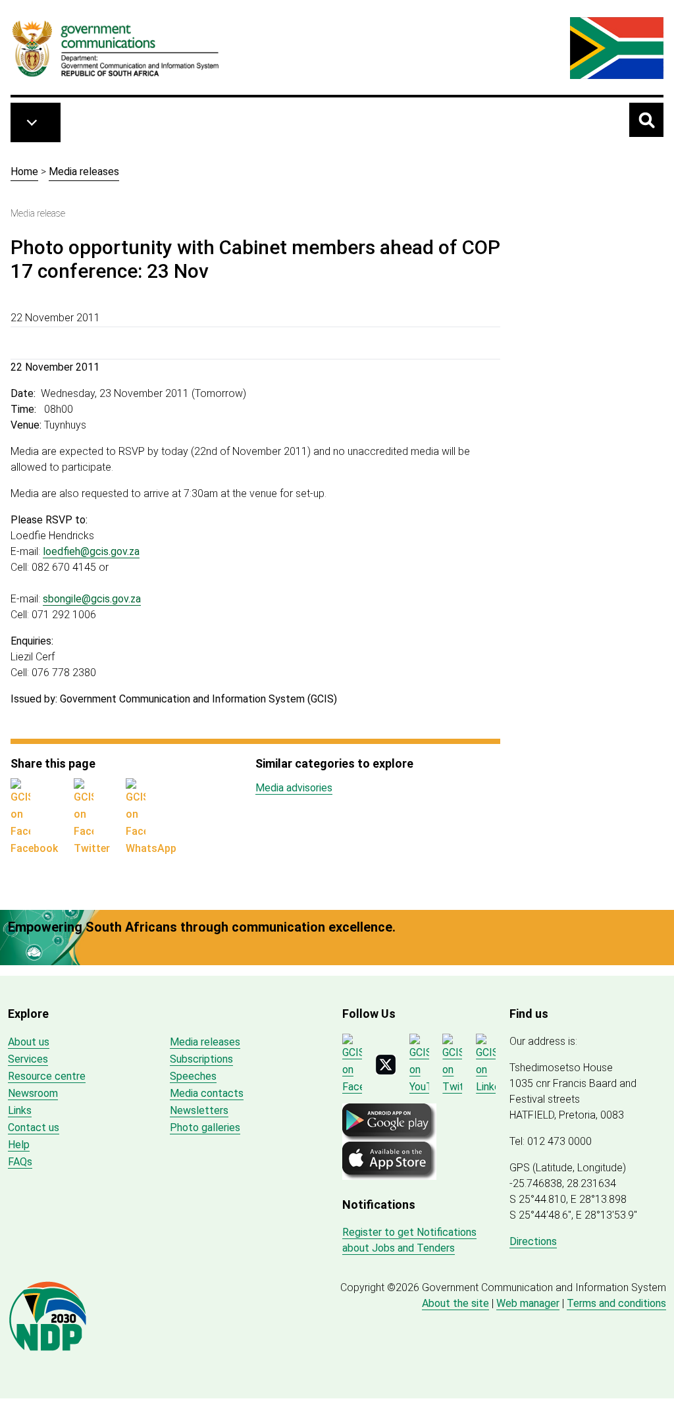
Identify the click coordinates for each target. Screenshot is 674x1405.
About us (28, 1042)
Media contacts (207, 1093)
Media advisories (293, 788)
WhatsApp (151, 848)
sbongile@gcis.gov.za (92, 599)
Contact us (33, 1127)
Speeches (193, 1076)
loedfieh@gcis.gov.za (91, 551)
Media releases (84, 171)
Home (24, 171)
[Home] (116, 48)
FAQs (20, 1161)
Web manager (527, 1303)
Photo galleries (205, 1127)
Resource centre (47, 1076)
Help (19, 1144)
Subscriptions (201, 1059)
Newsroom (33, 1093)
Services (28, 1059)
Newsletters (199, 1110)
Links (20, 1110)
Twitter (92, 848)
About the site (455, 1303)
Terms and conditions (616, 1303)
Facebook (34, 848)
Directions (533, 1241)
